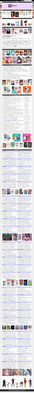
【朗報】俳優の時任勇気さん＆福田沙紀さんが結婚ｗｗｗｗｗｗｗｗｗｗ (25, 152)
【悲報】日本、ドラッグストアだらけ (22, 269)
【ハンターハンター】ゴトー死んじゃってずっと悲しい (9, 351)
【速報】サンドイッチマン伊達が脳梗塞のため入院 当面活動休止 (25, 305)
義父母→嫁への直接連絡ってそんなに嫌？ (8, 168)
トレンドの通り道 (19, 203)
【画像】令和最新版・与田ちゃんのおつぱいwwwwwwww (24, 306)
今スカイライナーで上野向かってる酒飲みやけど (8, 167)
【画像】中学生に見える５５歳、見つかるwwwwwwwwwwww (24, 307)
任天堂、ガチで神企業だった (21, 168)
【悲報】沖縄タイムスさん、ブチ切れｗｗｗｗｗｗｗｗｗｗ (24, 155)
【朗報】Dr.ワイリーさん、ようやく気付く (23, 349)
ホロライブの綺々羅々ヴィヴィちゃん (22, 208)
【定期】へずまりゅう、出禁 (21, 289)
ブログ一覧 (13, 0)
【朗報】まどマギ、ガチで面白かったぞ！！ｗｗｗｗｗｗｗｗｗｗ (25, 154)
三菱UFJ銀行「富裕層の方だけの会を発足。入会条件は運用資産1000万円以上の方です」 (12, 184)
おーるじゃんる (28, 109)
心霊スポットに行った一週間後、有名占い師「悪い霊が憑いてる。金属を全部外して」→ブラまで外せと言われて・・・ (15, 363)
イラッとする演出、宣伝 (6, 169)
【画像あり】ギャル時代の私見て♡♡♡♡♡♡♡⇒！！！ (24, 231)
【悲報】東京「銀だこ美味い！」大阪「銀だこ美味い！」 (9, 252)
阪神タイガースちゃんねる (29, 122)
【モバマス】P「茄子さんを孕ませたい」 (8, 121)
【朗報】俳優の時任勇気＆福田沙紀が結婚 (8, 251)
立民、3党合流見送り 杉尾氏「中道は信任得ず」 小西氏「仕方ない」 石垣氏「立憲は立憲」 (12, 153)
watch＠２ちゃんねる (4, 218)
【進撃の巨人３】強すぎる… (6, 350)
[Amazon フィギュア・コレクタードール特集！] (6, 90)
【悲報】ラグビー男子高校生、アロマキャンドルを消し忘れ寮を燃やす (25, 266)
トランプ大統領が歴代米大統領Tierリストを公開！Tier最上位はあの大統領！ (26, 265)
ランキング (10, 0)
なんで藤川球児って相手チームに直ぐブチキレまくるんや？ (24, 268)
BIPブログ (3, 264)
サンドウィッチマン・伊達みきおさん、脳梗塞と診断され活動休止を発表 (10, 119)
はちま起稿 (18, 181)
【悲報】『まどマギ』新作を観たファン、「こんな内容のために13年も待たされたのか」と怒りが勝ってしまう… (14, 112)
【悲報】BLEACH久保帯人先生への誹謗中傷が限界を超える (24, 220)
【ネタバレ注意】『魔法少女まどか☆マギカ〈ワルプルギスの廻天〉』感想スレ (26, 350)
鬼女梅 (27, 111)
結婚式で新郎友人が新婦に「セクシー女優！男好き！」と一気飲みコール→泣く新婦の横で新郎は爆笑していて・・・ (14, 362)
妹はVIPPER (28, 115)
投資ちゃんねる (4, 181)
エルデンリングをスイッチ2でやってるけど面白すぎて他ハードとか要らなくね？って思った (12, 123)
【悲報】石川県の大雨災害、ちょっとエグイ (23, 365)
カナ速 (27, 124)
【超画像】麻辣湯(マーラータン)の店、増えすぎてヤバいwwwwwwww (10, 118)
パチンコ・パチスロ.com (5, 317)
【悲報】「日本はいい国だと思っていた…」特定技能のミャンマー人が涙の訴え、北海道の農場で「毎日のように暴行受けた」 (15, 124)
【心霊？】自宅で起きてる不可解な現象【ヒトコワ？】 (9, 152)
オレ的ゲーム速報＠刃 (29, 110)
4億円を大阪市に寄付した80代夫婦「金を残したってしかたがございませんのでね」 (11, 185)
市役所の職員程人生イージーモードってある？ (8, 230)
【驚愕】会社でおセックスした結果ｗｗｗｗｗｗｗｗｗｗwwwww (10, 334)
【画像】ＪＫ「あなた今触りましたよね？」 (23, 303)
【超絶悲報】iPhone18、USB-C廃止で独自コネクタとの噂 (9, 171)
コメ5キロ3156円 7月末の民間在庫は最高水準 (8, 115)
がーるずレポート (4, 203)
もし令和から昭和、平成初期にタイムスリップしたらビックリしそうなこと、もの (11, 111)
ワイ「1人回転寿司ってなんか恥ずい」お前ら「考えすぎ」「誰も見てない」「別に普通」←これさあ (13, 305)
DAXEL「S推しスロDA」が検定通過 (7, 321)
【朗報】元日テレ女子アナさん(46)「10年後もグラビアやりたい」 (10, 268)
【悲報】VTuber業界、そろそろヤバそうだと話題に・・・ (24, 184)
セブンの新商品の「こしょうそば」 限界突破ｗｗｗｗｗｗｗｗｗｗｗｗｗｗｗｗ (26, 364)
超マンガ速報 (18, 218)
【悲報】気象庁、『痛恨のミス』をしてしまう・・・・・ (24, 321)
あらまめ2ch (3, 302)
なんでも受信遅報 (4, 166)
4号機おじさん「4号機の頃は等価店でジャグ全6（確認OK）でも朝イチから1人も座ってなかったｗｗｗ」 (13, 319)
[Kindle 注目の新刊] (16, 138)
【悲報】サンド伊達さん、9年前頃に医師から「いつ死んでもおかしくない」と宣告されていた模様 (13, 221)
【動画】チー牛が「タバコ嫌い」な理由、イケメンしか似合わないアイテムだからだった (12, 267)
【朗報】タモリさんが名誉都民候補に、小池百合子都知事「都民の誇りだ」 (11, 250)
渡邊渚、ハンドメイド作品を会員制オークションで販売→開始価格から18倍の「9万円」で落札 (12, 186)
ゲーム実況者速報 (28, 123)
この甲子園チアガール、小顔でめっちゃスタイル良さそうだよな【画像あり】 (11, 122)
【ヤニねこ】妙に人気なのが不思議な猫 (7, 348)
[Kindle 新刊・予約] (27, 138)
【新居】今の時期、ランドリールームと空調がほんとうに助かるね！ (10, 289)
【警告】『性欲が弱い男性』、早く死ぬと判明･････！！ (24, 229)
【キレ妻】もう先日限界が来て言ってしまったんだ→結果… (9, 292)
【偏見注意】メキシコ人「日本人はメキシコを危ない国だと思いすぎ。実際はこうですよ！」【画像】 (13, 113)
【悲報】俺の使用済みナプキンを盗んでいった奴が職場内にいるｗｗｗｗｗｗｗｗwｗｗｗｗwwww (13, 336)
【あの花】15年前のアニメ (6, 349)
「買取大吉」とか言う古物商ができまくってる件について (9, 182)
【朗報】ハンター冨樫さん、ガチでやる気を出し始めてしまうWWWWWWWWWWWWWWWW (12, 306)
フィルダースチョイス (19, 264)
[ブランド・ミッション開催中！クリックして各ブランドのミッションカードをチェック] (27, 90)
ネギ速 (3, 249)
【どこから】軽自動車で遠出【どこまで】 (8, 156)
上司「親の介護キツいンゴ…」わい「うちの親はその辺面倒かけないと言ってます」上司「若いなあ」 (13, 183)
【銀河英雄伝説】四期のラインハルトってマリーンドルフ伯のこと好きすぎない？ (11, 347)
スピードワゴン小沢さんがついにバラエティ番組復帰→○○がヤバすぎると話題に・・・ (12, 127)
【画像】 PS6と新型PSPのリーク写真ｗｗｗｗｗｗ (24, 290)
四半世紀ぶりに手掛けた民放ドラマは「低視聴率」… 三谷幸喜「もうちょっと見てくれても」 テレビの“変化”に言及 (15, 206)
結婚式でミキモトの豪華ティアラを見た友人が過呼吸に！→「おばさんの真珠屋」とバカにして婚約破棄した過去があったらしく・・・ (16, 364)
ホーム (3, 0)
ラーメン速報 (28, 118)
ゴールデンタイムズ (19, 346)
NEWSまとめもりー (19, 317)
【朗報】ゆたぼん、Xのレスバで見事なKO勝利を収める (9, 266)
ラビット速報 (18, 302)
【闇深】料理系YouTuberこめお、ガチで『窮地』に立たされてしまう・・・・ (26, 319)
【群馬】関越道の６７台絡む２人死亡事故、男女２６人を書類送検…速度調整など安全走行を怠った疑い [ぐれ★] (14, 303)
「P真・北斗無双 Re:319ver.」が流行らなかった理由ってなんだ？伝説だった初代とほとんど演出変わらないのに (14, 322)
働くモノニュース (19, 361)
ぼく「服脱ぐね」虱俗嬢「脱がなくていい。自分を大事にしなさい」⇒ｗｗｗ (26, 230)
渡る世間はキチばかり (4, 361)
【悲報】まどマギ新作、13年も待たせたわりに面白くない (9, 254)
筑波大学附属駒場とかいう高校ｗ (7, 229)
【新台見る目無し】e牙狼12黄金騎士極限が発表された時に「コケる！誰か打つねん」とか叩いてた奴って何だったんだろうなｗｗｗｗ (16, 320)
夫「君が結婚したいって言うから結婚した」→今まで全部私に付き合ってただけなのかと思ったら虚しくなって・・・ (14, 366)
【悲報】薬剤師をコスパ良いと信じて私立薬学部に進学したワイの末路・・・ (11, 220)
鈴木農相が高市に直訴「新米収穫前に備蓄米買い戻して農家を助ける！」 (10, 155)
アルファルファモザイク (29, 112)
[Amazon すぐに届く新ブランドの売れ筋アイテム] (17, 6)
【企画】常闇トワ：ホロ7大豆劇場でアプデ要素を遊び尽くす (24, 205)
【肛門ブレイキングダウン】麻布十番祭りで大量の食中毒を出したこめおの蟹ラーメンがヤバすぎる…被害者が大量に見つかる (15, 116)
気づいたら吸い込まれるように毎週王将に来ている (23, 347)
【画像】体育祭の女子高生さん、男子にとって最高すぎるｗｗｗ (10, 125)
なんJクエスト (18, 151)
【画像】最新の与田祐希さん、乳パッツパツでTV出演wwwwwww (10, 269)
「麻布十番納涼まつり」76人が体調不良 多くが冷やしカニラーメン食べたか (11, 128)
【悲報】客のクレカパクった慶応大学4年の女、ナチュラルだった (25, 291)
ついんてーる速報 (28, 125)
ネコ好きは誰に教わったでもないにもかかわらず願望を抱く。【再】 (25, 336)
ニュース (7, 0)
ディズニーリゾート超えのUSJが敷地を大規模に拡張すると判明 (10, 170)
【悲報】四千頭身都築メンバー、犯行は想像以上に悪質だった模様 (10, 277)
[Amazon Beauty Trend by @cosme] (16, 90)
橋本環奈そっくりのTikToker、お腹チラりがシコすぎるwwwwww (10, 265)
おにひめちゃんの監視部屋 (20, 294)
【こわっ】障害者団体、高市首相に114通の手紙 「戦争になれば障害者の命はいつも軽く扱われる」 (13, 109)
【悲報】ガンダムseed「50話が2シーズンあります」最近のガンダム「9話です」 (11, 253)
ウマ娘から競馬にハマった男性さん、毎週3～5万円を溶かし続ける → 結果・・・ (11, 117)
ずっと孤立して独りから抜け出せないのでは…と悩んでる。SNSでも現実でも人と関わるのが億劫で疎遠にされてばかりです (15, 290)
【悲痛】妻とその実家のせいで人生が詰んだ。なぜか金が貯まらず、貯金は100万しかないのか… (13, 291)
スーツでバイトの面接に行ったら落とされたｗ (8, 231)
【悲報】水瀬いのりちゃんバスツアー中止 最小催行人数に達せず (25, 292)
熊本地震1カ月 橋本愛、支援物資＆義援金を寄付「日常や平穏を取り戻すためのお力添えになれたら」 (13, 208)
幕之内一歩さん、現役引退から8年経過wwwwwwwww (24, 221)
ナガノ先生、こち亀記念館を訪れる (22, 351)
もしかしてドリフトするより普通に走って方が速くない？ (9, 154)
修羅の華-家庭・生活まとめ (20, 249)
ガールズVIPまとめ (4, 151)
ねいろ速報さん (4, 346)
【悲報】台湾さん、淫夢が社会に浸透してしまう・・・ (24, 183)
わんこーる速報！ (4, 294)
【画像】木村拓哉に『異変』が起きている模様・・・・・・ (24, 322)
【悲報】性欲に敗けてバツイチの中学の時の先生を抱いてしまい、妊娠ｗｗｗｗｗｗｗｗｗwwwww (13, 333)
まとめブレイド (28, 128)
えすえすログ (28, 121)
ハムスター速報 (28, 116)
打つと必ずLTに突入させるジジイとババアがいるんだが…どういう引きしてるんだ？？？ (12, 318)
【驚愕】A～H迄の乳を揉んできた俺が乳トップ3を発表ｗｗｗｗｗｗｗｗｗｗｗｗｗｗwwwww (12, 335)
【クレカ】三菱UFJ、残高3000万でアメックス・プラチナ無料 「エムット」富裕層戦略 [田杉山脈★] (13, 304)
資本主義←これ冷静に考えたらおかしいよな (23, 267)
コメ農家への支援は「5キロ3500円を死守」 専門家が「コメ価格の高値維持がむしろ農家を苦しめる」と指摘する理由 (15, 205)
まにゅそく (28, 113)
